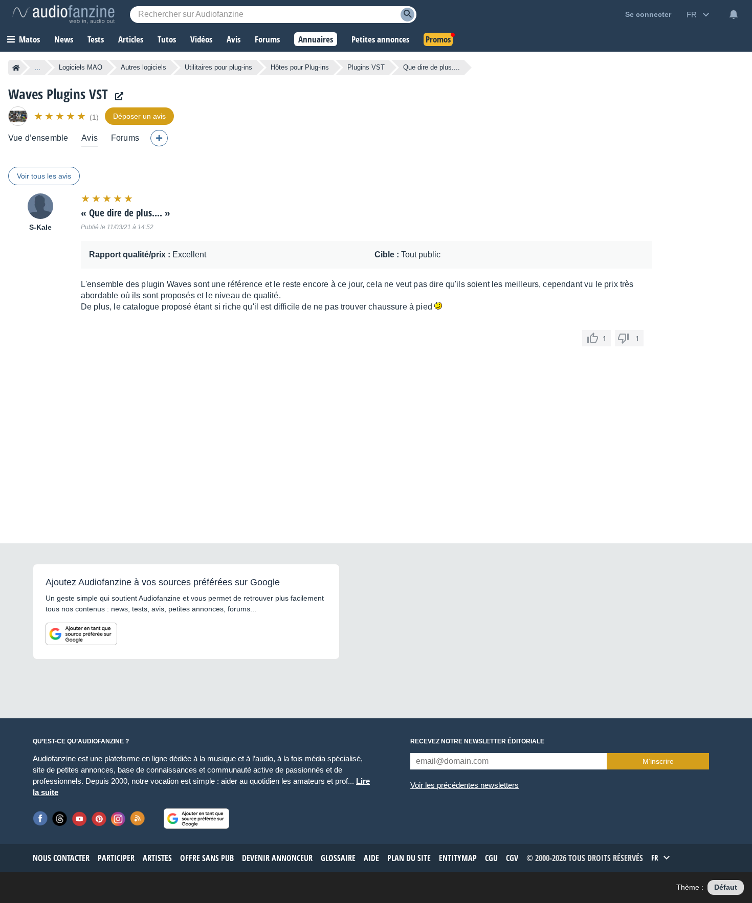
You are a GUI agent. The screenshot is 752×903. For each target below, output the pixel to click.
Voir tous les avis (44, 176)
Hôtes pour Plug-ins (300, 67)
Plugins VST (366, 67)
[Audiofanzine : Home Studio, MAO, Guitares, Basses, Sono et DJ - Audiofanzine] (63, 14)
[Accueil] (16, 67)
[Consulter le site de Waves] (116, 96)
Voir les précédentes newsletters (464, 785)
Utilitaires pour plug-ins (218, 67)
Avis (89, 138)
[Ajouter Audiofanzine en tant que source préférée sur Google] (81, 634)
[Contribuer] (159, 138)
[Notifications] (733, 14)
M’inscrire (658, 761)
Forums (125, 138)
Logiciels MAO (80, 67)
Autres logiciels (143, 67)
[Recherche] (407, 14)
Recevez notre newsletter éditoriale (477, 741)
